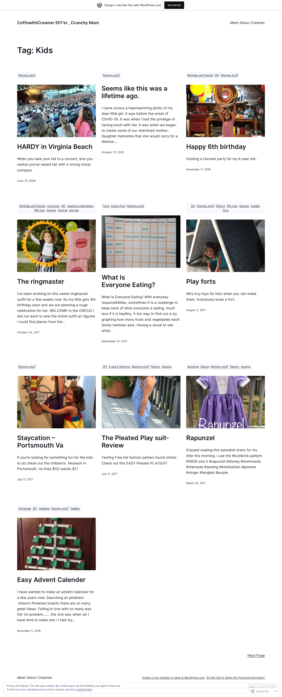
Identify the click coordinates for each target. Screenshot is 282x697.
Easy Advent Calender (51, 579)
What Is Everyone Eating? (128, 281)
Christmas (24, 508)
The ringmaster (40, 281)
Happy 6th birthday (216, 146)
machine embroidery (80, 206)
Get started (174, 5)
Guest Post (118, 206)
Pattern (220, 206)
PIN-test (39, 210)
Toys (226, 210)
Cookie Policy (84, 689)
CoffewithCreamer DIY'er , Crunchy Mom (58, 22)
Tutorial (62, 210)
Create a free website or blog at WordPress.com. (173, 677)
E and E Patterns (119, 366)
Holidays (44, 508)
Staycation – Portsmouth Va (40, 441)
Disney (205, 366)
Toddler (255, 206)
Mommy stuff (27, 75)
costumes (53, 206)
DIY (217, 75)
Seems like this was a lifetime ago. (134, 92)
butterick (193, 366)
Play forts (201, 281)
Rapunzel (200, 438)
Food (106, 206)
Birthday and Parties (200, 75)
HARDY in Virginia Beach (54, 146)
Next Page (256, 655)
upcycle (74, 210)
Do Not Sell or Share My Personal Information (235, 677)
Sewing (51, 210)
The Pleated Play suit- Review (135, 441)
